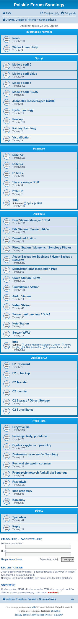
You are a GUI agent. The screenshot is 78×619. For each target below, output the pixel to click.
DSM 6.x (17, 164)
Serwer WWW (21, 332)
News (16, 38)
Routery (17, 119)
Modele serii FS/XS (25, 92)
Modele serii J (21, 64)
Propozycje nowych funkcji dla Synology (39, 472)
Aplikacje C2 (39, 357)
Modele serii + (21, 82)
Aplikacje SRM (34, 203)
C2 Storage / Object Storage (31, 400)
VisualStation (21, 137)
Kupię (16, 526)
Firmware (39, 148)
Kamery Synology (24, 128)
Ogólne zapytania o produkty (31, 445)
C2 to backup (21, 373)
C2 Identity (19, 391)
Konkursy (18, 500)
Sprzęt (39, 58)
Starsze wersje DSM (25, 182)
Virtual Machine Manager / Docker (42, 344)
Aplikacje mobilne (32, 347)
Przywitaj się (20, 427)
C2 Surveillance (22, 409)
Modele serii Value (24, 73)
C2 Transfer (20, 382)
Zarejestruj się (31, 539)
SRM (15, 200)
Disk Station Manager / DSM (31, 220)
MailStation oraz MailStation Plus (34, 268)
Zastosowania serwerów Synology (35, 454)
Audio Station (21, 296)
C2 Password (21, 364)
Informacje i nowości (39, 31)
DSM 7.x (17, 154)
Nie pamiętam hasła (11, 559)
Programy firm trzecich (58, 347)
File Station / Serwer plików (30, 229)
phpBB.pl (55, 611)
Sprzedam (19, 517)
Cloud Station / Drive (26, 278)
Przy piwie (19, 481)
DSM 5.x (17, 173)
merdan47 (53, 592)
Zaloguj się (9, 539)
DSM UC (17, 191)
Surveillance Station (25, 287)
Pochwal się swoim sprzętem (32, 463)
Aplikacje (39, 214)
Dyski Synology (22, 110)
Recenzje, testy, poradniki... (30, 436)
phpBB (32, 607)
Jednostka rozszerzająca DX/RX (33, 101)
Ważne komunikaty (25, 47)
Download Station (24, 238)
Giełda (39, 511)
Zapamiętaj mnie (48, 559)
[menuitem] (6, 13)
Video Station (21, 305)
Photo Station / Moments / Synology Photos (42, 247)
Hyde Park (39, 420)
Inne (15, 341)
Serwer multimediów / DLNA (31, 314)
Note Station (20, 323)
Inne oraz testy (22, 490)
